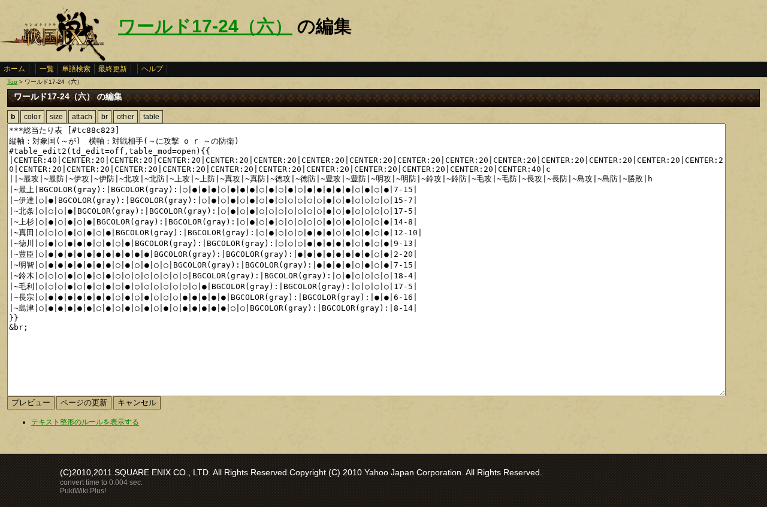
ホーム (14, 69)
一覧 (47, 69)
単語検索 (76, 69)
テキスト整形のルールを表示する (85, 422)
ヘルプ (152, 69)
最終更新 (112, 69)
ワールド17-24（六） (205, 26)
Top (12, 81)
